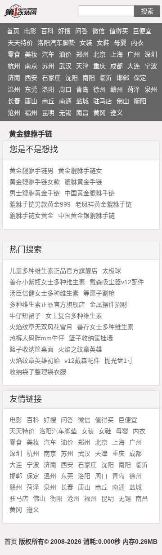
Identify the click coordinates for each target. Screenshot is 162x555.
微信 (98, 31)
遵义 (116, 112)
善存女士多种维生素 (105, 326)
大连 (133, 66)
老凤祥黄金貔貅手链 (103, 204)
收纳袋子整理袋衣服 (37, 371)
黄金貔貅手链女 (80, 170)
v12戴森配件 (82, 360)
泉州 (150, 89)
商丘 (48, 101)
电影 (30, 31)
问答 (81, 31)
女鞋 (103, 42)
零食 (14, 54)
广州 (133, 54)
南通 (65, 101)
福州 (31, 112)
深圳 (150, 54)
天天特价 (20, 42)
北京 (99, 54)
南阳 (88, 77)
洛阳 (48, 89)
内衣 (137, 42)
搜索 (147, 11)
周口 (65, 89)
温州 (14, 89)
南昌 (82, 112)
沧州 (14, 112)
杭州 (14, 66)
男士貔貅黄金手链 (34, 193)
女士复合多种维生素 (73, 315)
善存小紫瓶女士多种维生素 (47, 282)
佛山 (123, 101)
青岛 (82, 89)
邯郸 (123, 77)
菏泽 (133, 89)
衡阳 (140, 101)
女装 (86, 42)
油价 (65, 54)
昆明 (48, 112)
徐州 (99, 89)
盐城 (82, 101)
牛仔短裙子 (25, 315)
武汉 (65, 66)
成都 (116, 66)
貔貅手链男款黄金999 (40, 204)
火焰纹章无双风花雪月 (40, 326)
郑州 (82, 54)
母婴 (120, 42)
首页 (13, 31)
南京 (31, 66)
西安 (31, 77)
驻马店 (102, 101)
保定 (140, 77)
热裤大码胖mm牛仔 (36, 338)
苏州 (48, 66)
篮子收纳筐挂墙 (91, 338)
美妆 (31, 54)
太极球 (111, 270)
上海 (116, 54)
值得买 (118, 31)
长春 (14, 101)
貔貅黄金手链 (83, 181)
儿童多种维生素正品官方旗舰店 (53, 270)
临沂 (105, 77)
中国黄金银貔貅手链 (86, 215)
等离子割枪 (99, 293)
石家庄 (51, 77)
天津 (82, 66)
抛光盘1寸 (118, 360)
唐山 (31, 101)
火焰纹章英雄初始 (34, 360)
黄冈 (99, 112)
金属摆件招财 (108, 304)
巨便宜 (142, 31)
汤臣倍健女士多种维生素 (44, 293)
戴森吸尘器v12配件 (117, 282)
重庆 (99, 66)
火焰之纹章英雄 (80, 349)
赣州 (116, 89)
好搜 (64, 31)
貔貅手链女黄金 (31, 215)
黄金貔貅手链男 (31, 170)
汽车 (48, 54)
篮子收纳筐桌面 (31, 349)
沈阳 (71, 77)
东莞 (31, 89)
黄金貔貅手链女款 (34, 181)
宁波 (150, 66)
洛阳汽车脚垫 (56, 42)
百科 (47, 31)
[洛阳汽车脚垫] (30, 10)
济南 (14, 77)
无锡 (65, 112)
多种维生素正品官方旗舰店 (47, 304)
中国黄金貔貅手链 (89, 193)
